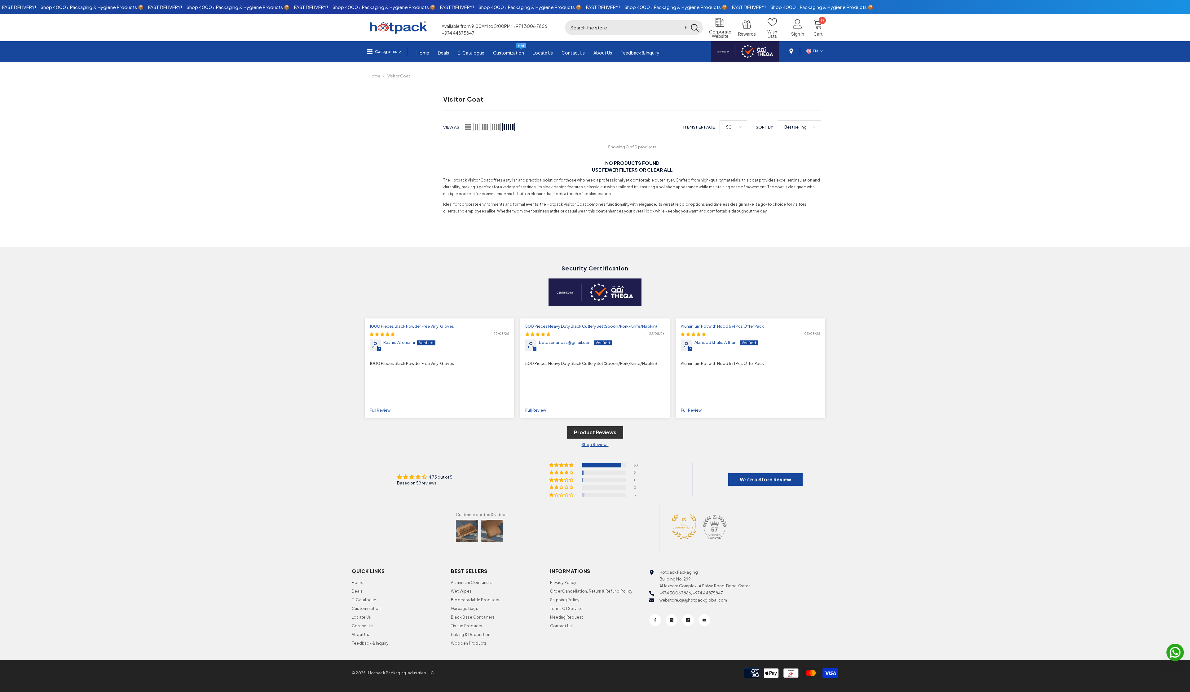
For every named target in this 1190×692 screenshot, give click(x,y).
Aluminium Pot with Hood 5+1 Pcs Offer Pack (722, 326)
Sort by (764, 127)
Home (374, 75)
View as (451, 127)
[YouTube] (704, 620)
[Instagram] (671, 620)
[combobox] (626, 27)
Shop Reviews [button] (595, 444)
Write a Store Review (765, 479)
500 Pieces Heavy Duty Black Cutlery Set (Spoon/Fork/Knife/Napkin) (591, 326)
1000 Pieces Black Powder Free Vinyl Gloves (412, 326)
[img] (382, 334)
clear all (660, 170)
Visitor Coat (398, 75)
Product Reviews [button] (595, 432)
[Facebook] (655, 620)
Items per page (699, 127)
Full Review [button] (380, 410)
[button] (686, 27)
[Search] (634, 27)
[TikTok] (688, 620)
